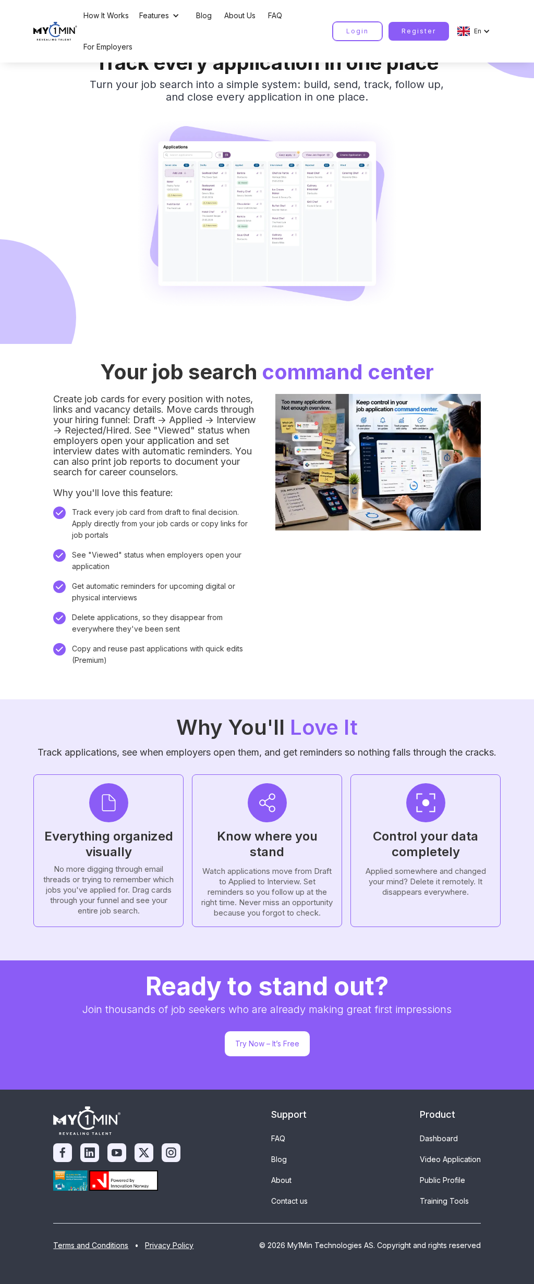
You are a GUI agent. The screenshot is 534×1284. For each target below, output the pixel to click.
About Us (240, 15)
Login (357, 31)
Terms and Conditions (90, 1245)
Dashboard (439, 1138)
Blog (204, 15)
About (281, 1180)
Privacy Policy (169, 1245)
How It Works (106, 15)
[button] (162, 15)
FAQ (275, 15)
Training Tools (444, 1200)
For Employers (107, 46)
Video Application (450, 1159)
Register (419, 31)
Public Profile (442, 1180)
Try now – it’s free (267, 1043)
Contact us (289, 1200)
